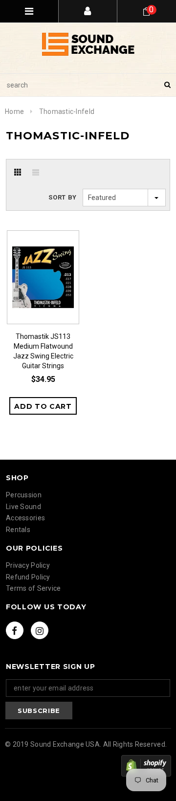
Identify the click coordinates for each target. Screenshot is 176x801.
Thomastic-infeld (66, 111)
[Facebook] (14, 630)
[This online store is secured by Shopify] (146, 766)
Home (14, 111)
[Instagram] (39, 630)
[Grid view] (17, 172)
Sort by (62, 197)
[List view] (35, 172)
